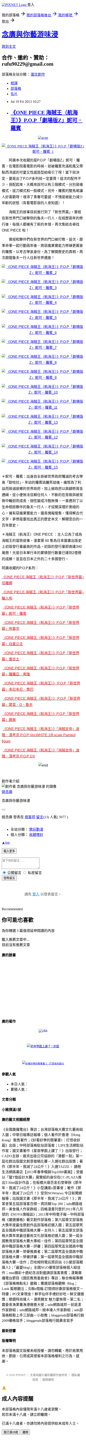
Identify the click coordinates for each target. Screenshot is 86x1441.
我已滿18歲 (11, 1432)
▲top (6, 842)
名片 (14, 94)
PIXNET (21, 1375)
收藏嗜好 (36, 835)
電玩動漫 (36, 829)
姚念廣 (7, 792)
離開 (25, 1432)
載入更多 (9, 851)
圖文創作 (38, 74)
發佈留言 (9, 878)
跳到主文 (9, 46)
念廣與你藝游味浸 (30, 34)
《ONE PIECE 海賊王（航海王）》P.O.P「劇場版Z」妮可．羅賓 (47, 120)
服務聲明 (48, 1379)
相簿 (14, 83)
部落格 (16, 88)
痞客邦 (30, 817)
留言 (39, 817)
